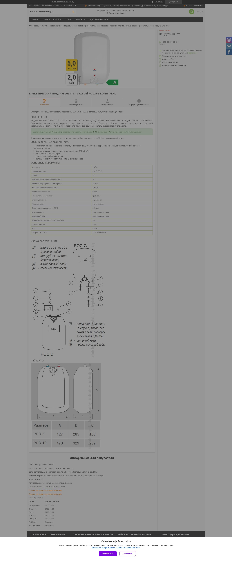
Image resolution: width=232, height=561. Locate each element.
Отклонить (127, 554)
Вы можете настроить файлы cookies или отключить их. (115, 548)
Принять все (107, 554)
